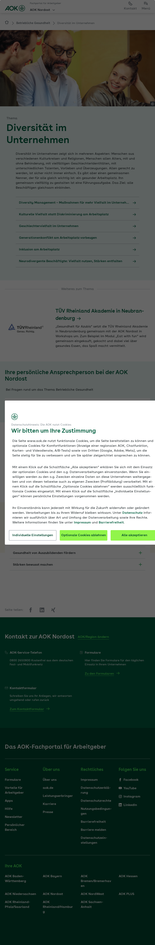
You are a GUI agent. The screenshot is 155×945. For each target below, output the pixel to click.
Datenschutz (132, 513)
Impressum (82, 522)
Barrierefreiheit (111, 522)
